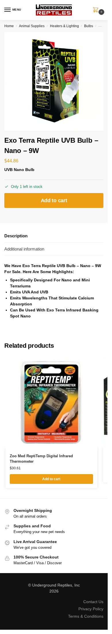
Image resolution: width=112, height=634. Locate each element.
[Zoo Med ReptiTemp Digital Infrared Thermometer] (51, 402)
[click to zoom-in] (53, 81)
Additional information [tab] (24, 249)
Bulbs (88, 26)
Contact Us (93, 601)
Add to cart (54, 200)
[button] (96, 10)
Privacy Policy (90, 609)
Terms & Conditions (85, 616)
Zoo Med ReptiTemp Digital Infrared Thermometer (41, 459)
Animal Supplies (32, 26)
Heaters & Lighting (64, 26)
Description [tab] (16, 235)
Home (9, 26)
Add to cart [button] (51, 479)
